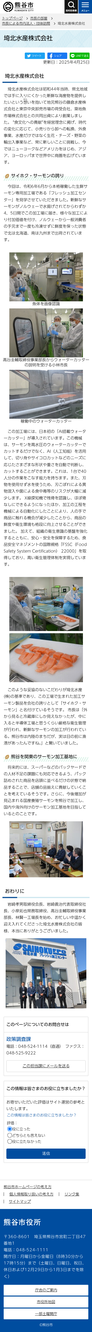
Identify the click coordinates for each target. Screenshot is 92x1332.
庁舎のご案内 (46, 1290)
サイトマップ (20, 1201)
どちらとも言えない (28, 1135)
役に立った (21, 1129)
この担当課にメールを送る (46, 1066)
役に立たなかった (26, 1141)
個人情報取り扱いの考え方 (31, 1194)
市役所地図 (46, 1302)
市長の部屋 (38, 18)
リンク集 (72, 1194)
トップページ (12, 18)
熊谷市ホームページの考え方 (28, 1187)
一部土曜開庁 (46, 1314)
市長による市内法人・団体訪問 (26, 23)
